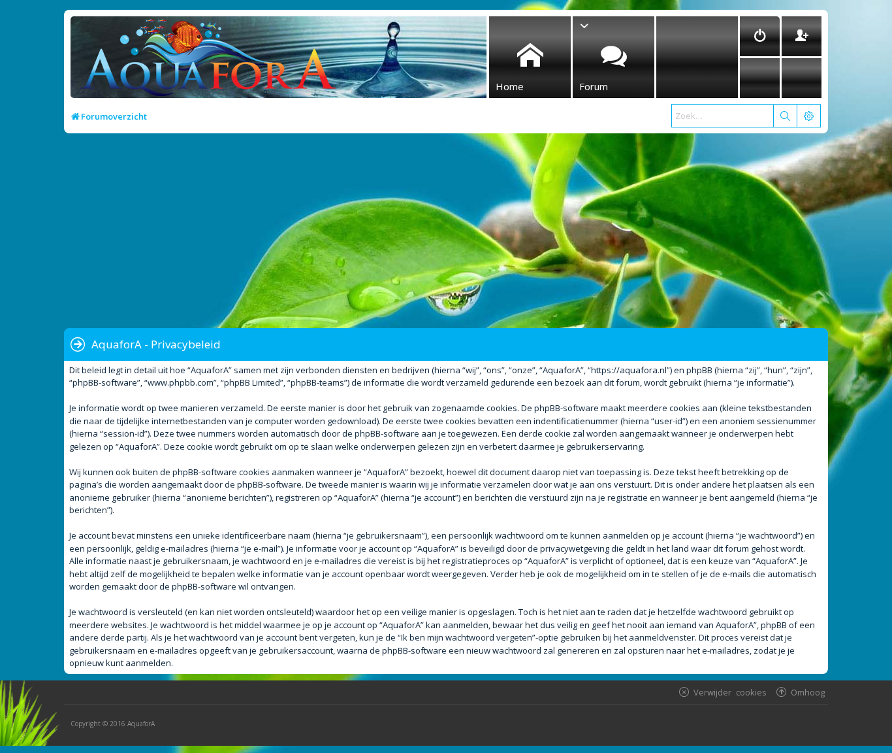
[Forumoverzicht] (205, 61)
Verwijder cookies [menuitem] (730, 692)
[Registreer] (801, 36)
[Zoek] (785, 115)
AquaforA (141, 723)
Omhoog (808, 692)
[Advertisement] (456, 231)
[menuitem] (760, 36)
